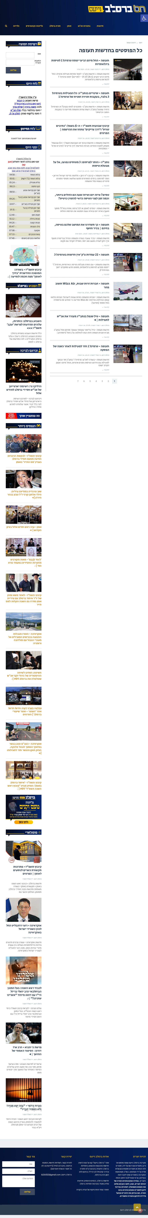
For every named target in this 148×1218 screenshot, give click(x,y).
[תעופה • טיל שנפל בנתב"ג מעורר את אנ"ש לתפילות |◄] (127, 323)
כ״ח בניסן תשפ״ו (95, 138)
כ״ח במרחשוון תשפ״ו (94, 204)
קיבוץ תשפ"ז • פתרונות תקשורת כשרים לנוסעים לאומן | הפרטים (27, 885)
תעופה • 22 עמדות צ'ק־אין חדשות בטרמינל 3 (81, 255)
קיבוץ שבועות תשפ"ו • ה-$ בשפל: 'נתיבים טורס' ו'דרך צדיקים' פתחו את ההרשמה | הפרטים (82, 129)
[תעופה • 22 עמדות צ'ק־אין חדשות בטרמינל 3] (127, 262)
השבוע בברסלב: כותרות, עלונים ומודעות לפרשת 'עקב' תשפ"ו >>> (24, 339)
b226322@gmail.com (51, 1190)
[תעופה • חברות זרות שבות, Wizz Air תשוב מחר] (127, 291)
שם (39, 54)
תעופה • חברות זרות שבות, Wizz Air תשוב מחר (82, 285)
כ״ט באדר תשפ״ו (95, 171)
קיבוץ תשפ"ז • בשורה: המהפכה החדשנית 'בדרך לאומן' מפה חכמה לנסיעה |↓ (24, 288)
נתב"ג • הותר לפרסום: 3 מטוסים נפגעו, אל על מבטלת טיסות (81, 164)
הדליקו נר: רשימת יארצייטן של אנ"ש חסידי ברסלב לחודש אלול (23, 405)
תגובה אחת (80, 69)
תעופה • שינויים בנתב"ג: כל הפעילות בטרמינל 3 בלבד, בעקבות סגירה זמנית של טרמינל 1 (80, 95)
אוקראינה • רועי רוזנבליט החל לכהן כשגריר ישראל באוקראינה (23, 944)
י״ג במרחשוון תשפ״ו (94, 234)
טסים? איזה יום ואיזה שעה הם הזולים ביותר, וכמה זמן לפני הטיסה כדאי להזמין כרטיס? (82, 197)
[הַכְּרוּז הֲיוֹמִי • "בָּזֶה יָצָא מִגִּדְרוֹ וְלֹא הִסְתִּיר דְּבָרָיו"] (23, 1105)
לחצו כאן (125, 1199)
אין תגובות (81, 102)
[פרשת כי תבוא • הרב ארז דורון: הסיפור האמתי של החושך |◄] (23, 1048)
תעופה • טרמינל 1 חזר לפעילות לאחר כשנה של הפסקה (81, 348)
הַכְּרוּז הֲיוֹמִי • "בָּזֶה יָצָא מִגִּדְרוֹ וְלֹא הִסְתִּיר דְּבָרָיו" (24, 1123)
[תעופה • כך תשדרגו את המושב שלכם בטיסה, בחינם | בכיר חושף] (127, 232)
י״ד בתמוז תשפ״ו (95, 69)
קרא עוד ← (105, 84)
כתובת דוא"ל (38, 62)
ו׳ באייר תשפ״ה (96, 325)
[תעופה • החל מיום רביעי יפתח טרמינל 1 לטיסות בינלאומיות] (127, 69)
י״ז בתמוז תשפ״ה (95, 260)
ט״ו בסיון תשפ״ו (96, 102)
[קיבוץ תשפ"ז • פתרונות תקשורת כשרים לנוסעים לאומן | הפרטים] (23, 867)
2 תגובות (79, 204)
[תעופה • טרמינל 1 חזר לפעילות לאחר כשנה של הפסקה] (127, 354)
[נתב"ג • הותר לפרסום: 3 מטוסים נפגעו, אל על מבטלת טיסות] (127, 168)
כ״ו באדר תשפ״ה (95, 355)
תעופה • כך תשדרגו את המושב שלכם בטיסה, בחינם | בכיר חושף (82, 226)
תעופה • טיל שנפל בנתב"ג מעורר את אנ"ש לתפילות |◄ (83, 318)
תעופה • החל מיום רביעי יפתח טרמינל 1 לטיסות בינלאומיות (80, 62)
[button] (144, 18)
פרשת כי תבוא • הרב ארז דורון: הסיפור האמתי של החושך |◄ (26, 1065)
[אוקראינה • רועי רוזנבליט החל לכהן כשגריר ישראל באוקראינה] (23, 925)
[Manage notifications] (140, 1210)
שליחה (13, 70)
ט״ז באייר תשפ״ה (95, 292)
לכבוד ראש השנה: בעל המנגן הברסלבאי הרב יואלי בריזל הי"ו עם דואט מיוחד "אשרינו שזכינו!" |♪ (24, 1008)
